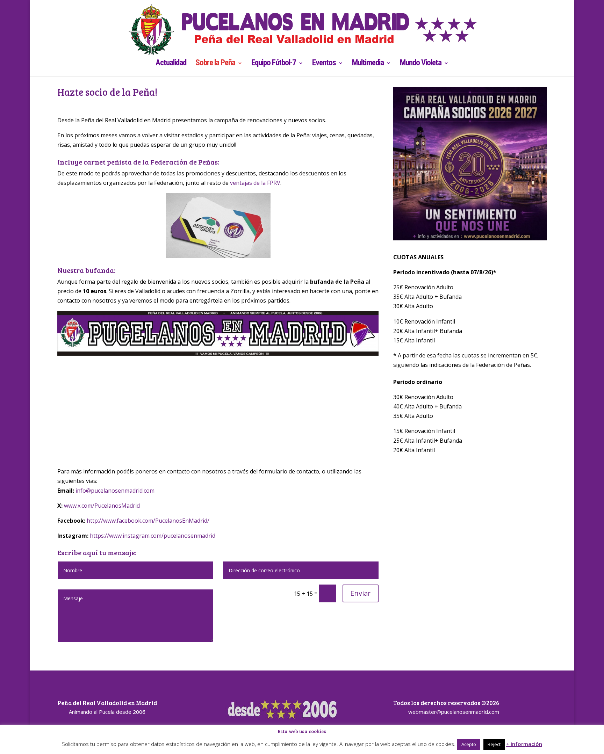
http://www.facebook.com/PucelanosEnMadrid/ (148, 520)
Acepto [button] (468, 744)
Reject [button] (494, 744)
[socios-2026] (470, 238)
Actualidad (171, 63)
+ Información (524, 743)
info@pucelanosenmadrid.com (115, 490)
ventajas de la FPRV (255, 183)
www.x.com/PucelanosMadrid (102, 505)
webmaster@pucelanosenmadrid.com (453, 711)
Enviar (360, 593)
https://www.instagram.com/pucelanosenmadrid (152, 535)
